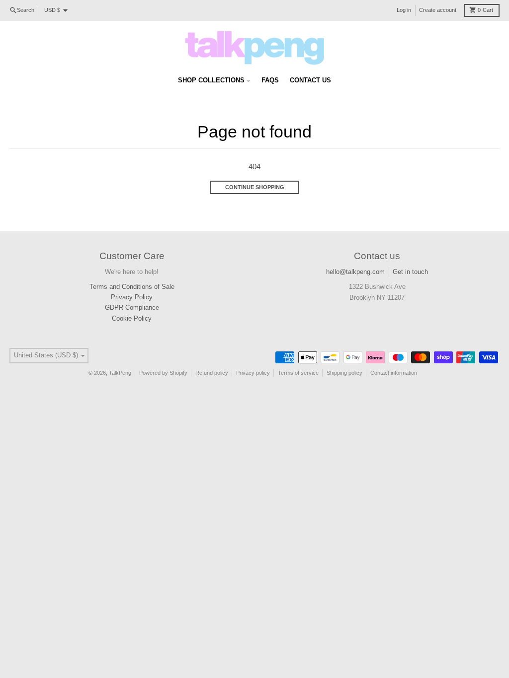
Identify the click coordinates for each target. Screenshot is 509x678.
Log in (404, 10)
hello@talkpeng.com (355, 271)
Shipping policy (344, 373)
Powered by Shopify (163, 373)
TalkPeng (120, 373)
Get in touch (410, 271)
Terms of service (298, 373)
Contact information (393, 373)
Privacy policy (253, 373)
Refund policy (211, 373)
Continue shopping (254, 187)
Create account (437, 10)
